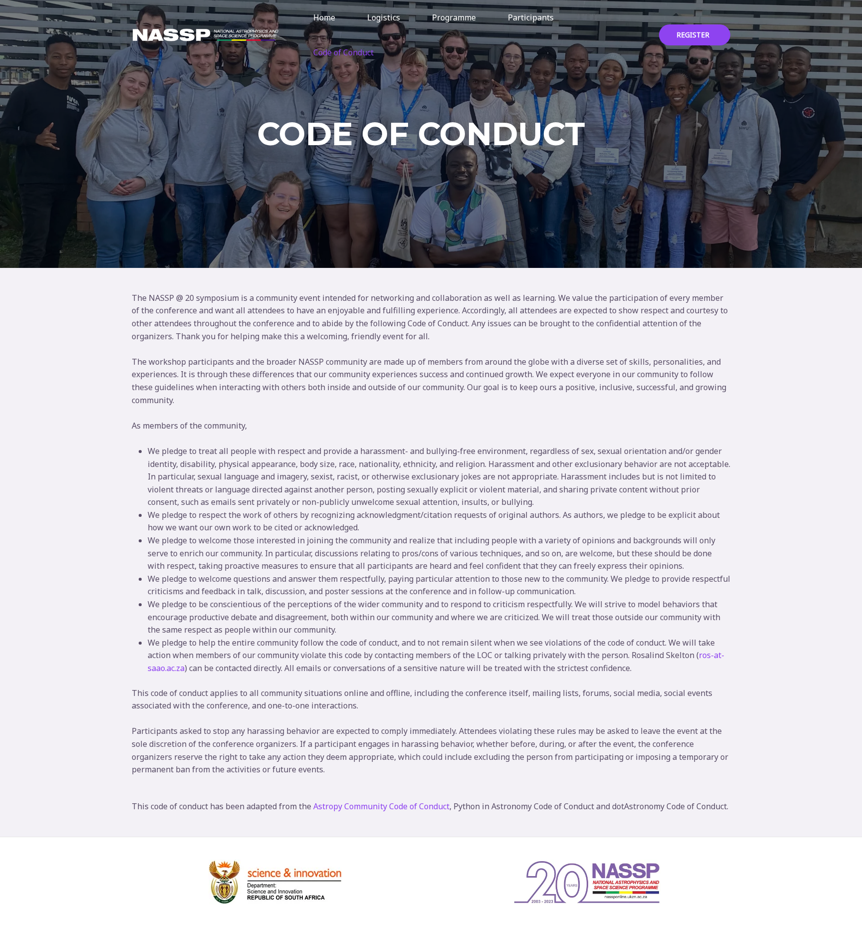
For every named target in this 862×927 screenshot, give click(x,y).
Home (324, 17)
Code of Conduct (343, 52)
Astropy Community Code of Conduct (381, 806)
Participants (531, 17)
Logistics (383, 17)
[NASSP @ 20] (205, 33)
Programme (454, 17)
